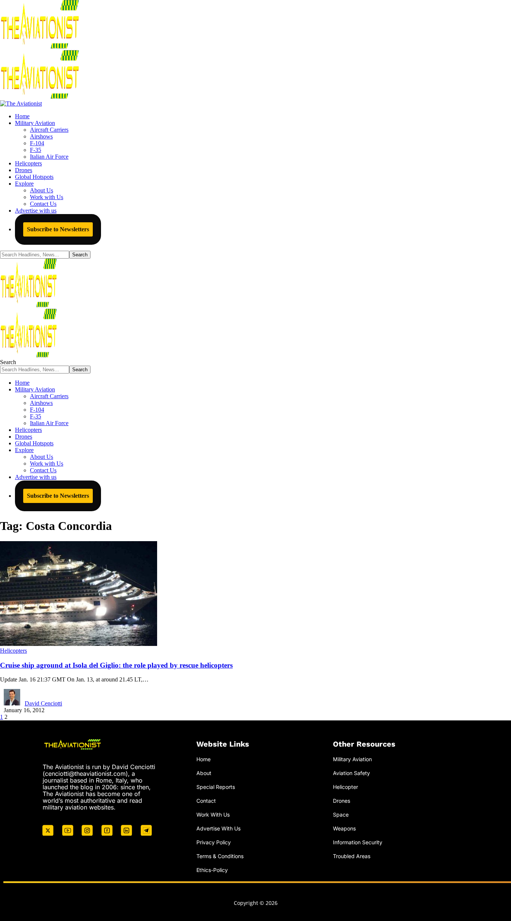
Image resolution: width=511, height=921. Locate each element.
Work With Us (213, 814)
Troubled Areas (351, 856)
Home (203, 759)
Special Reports (215, 787)
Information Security (357, 842)
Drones (341, 801)
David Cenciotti (43, 703)
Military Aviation (352, 759)
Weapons (344, 828)
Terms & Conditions (220, 856)
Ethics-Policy (212, 870)
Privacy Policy (213, 842)
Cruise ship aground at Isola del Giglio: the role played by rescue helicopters (116, 665)
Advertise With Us (218, 828)
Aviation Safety (351, 773)
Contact (206, 801)
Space (341, 814)
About (203, 773)
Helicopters (13, 650)
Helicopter (345, 787)
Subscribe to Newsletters (58, 229)
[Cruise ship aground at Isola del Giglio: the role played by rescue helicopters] (78, 644)
